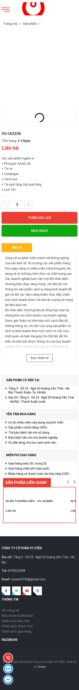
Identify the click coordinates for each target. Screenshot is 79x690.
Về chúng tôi (10, 610)
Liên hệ (11, 510)
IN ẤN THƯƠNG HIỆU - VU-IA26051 (29, 501)
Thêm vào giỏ (39, 218)
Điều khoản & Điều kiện (17, 615)
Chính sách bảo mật (16, 621)
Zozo (42, 666)
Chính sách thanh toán (17, 626)
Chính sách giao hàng (16, 631)
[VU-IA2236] (39, 68)
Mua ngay (39, 231)
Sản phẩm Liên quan (26, 482)
